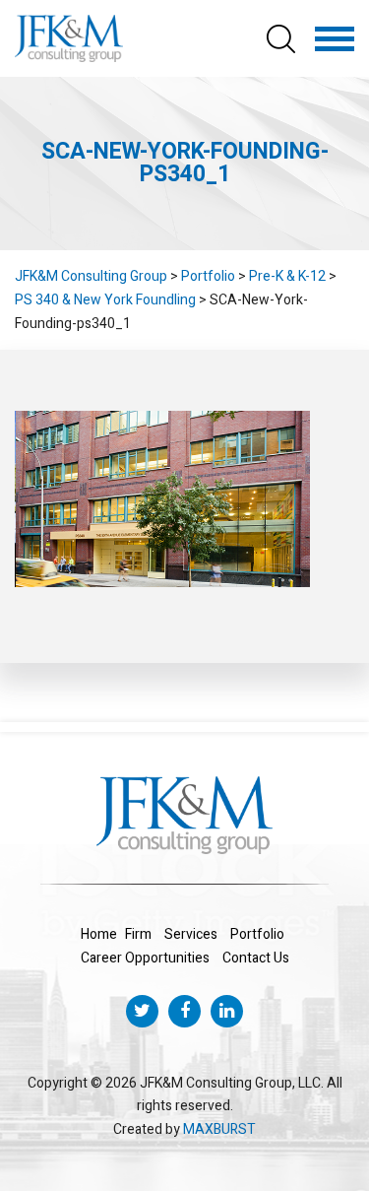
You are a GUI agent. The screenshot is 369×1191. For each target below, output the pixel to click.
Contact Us (255, 958)
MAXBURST (219, 1129)
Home (99, 934)
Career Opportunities (145, 958)
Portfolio (257, 934)
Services (190, 934)
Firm (138, 934)
